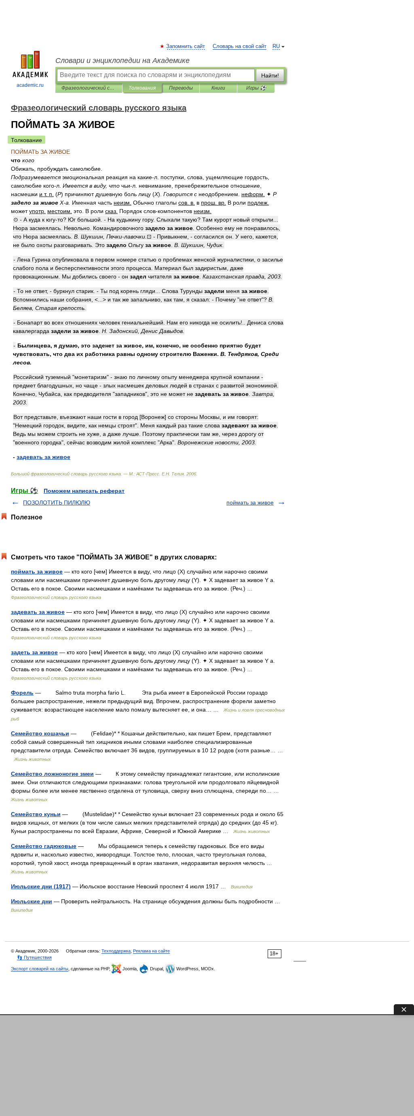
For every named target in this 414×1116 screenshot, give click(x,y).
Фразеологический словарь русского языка (88, 88)
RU (276, 46)
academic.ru (30, 85)
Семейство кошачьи (40, 733)
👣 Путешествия (34, 957)
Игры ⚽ (256, 88)
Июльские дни (31, 901)
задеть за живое (34, 652)
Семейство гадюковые (43, 846)
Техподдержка (116, 950)
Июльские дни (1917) (41, 886)
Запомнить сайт (186, 46)
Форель (22, 692)
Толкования (142, 88)
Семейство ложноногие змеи (52, 774)
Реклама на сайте (151, 950)
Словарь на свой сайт (239, 46)
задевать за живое (38, 612)
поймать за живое (250, 502)
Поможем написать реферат (84, 491)
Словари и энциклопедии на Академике (122, 61)
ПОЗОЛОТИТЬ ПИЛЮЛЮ (56, 502)
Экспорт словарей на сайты (39, 968)
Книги (218, 88)
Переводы (181, 88)
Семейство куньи (36, 814)
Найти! (270, 75)
